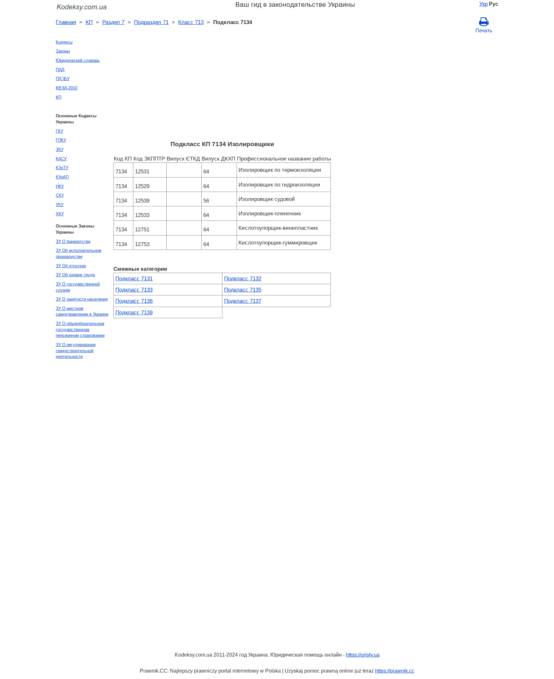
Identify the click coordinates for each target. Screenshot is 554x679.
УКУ (59, 204)
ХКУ (60, 213)
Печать (483, 30)
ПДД (60, 69)
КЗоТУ (62, 167)
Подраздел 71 (151, 22)
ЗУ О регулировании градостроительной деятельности (76, 350)
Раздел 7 (113, 22)
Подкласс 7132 (242, 278)
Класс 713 (191, 22)
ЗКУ (59, 149)
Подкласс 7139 (134, 312)
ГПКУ (61, 140)
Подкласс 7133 (134, 289)
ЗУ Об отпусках (71, 265)
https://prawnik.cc (394, 671)
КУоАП (62, 177)
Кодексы (64, 42)
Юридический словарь (78, 60)
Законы (63, 51)
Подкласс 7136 (134, 301)
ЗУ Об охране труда (75, 274)
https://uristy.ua (363, 655)
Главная (66, 22)
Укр (483, 4)
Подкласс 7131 (134, 278)
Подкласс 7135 (242, 289)
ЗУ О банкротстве (73, 241)
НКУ (60, 186)
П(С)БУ (63, 78)
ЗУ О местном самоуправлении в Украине (82, 311)
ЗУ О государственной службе (78, 287)
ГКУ (59, 131)
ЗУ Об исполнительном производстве (78, 253)
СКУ (60, 195)
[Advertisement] (222, 89)
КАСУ (61, 158)
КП (89, 22)
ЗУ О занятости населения (82, 299)
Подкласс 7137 (242, 301)
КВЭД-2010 (66, 88)
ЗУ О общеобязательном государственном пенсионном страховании (80, 329)
